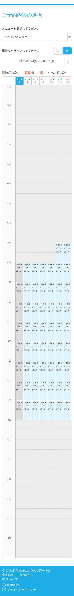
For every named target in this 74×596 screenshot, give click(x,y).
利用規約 (13, 585)
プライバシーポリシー (21, 589)
